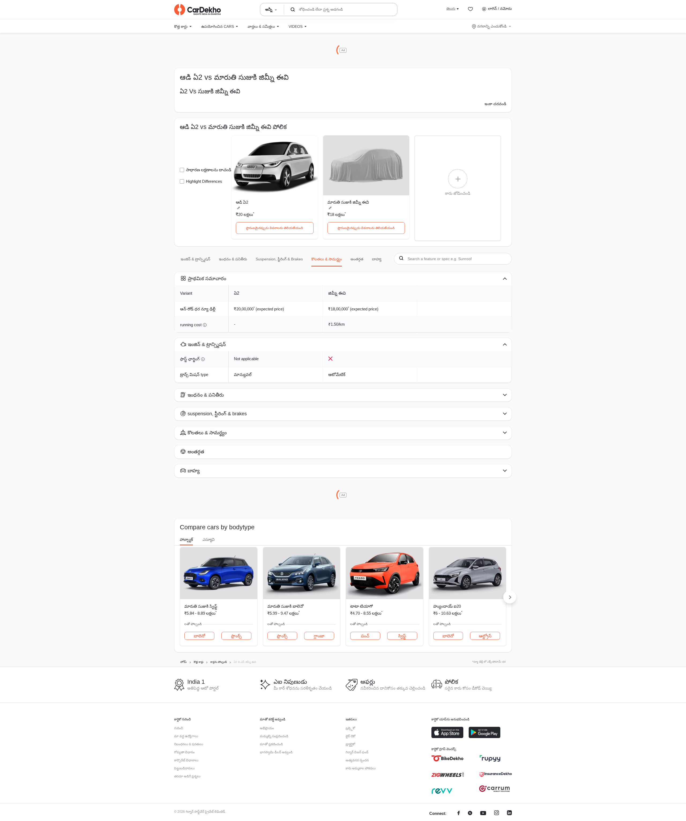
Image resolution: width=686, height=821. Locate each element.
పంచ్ (365, 636)
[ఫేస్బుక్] (458, 814)
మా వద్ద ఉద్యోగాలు (186, 736)
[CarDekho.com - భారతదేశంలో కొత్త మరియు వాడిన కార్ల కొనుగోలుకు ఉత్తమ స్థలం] (197, 9)
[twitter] (470, 814)
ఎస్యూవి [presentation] (209, 539)
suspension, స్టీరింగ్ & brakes (279, 259)
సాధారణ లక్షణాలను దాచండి (208, 170)
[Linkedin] (509, 814)
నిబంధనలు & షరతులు (188, 744)
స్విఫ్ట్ (402, 636)
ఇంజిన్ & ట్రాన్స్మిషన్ (195, 259)
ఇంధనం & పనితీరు (233, 259)
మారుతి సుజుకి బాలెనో (285, 606)
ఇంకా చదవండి (495, 104)
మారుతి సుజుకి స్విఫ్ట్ (200, 606)
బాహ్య (376, 259)
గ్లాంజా (319, 636)
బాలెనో (199, 636)
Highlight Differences (204, 181)
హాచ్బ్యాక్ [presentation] (186, 539)
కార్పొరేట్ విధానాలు (186, 760)
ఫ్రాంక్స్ (236, 636)
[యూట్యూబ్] (483, 814)
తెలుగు (450, 8)
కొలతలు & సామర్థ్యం (326, 259)
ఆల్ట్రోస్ (485, 636)
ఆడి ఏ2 (242, 202)
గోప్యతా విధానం (184, 752)
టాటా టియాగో (361, 606)
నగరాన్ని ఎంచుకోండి (491, 26)
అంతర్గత (357, 259)
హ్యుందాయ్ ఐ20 (447, 606)
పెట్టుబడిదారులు (184, 768)
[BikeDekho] (447, 758)
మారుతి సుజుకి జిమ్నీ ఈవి (348, 202)
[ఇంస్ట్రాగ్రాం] (496, 814)
